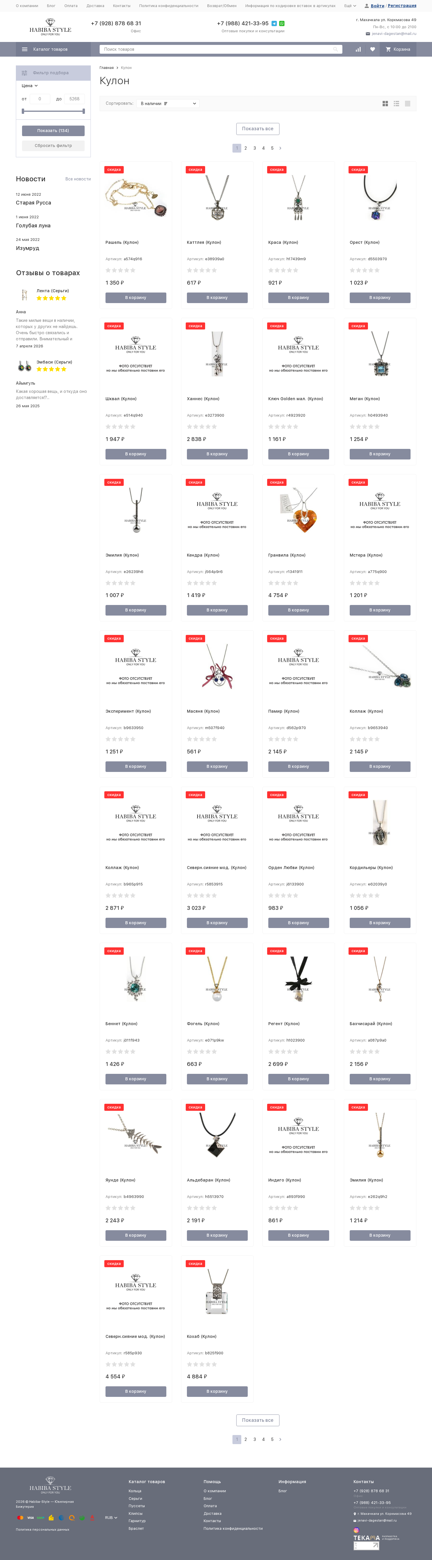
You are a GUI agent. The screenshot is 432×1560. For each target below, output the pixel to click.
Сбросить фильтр (53, 145)
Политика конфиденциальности (168, 6)
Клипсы (136, 1513)
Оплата (71, 6)
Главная (107, 67)
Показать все (258, 128)
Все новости (78, 179)
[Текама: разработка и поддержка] (376, 1539)
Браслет (136, 1528)
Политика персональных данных (42, 1530)
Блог (51, 6)
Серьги (135, 1498)
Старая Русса (33, 203)
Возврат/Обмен (222, 6)
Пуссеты (137, 1506)
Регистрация (402, 5)
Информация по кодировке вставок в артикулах (290, 6)
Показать (47, 130)
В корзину (135, 297)
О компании (27, 6)
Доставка (95, 6)
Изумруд (27, 248)
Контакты (121, 6)
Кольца (135, 1491)
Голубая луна (33, 225)
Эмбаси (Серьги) (54, 362)
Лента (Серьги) (52, 290)
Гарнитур (137, 1521)
